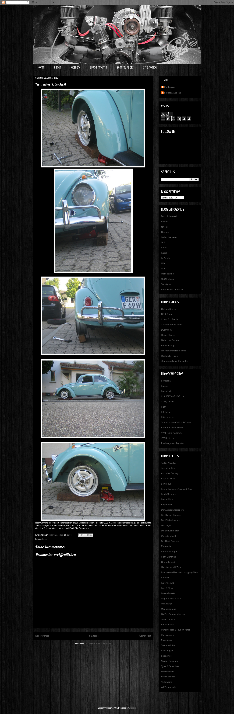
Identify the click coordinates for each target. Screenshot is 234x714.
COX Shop (166, 314)
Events (164, 221)
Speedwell (166, 656)
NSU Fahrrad (167, 279)
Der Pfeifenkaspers (170, 520)
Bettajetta (166, 380)
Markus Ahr (170, 87)
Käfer (44, 539)
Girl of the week (169, 237)
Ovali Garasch (168, 619)
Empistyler (166, 546)
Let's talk (165, 258)
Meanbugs (166, 603)
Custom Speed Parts (171, 324)
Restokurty (166, 640)
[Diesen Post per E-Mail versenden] (79, 535)
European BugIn (169, 551)
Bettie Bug (166, 483)
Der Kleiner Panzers (171, 515)
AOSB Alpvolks (168, 463)
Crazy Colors (167, 401)
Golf (163, 242)
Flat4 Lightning (168, 556)
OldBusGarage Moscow (173, 614)
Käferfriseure (167, 417)
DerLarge (166, 525)
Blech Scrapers (168, 494)
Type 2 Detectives (170, 666)
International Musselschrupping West (179, 572)
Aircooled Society (169, 473)
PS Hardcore (167, 624)
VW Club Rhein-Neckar (172, 427)
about (57, 67)
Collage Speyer (169, 309)
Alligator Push (168, 478)
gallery (75, 67)
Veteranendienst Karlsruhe (174, 361)
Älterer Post (145, 635)
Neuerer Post (42, 635)
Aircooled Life (168, 468)
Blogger (132, 708)
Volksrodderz (167, 671)
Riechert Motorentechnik (173, 350)
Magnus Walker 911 (171, 598)
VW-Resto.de (167, 438)
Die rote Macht (168, 536)
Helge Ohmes (168, 335)
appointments (98, 67)
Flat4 (163, 407)
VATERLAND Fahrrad (172, 289)
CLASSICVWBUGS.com (173, 396)
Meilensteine (167, 273)
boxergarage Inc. (172, 92)
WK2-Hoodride (168, 687)
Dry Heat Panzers (170, 541)
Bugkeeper (166, 504)
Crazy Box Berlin (169, 319)
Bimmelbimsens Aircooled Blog (176, 489)
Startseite (94, 635)
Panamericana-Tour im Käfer (175, 629)
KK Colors (166, 412)
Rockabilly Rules (169, 356)
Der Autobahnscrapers (172, 510)
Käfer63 (165, 577)
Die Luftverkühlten (170, 530)
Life (163, 263)
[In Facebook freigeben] (88, 535)
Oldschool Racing (170, 340)
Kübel (164, 253)
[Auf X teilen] (85, 535)
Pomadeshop (167, 345)
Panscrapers (167, 635)
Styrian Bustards (169, 661)
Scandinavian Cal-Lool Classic (176, 422)
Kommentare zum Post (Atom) (98, 643)
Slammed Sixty (168, 645)
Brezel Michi (167, 499)
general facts (125, 67)
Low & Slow (167, 588)
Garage (165, 232)
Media (164, 268)
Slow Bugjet (167, 650)
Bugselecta (166, 391)
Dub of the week (169, 216)
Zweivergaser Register (172, 443)
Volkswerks (166, 682)
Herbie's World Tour (171, 567)
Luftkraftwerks (168, 593)
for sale (165, 226)
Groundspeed (168, 562)
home (41, 67)
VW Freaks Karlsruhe (172, 433)
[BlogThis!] (82, 535)
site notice (150, 67)
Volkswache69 (168, 676)
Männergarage (168, 609)
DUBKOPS (166, 330)
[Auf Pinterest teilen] (91, 535)
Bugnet (164, 386)
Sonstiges (166, 284)
